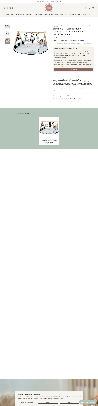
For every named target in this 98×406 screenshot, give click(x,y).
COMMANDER (73, 69)
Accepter (48, 402)
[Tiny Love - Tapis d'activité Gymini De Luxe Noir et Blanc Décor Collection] (49, 127)
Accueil (55, 24)
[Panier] (93, 8)
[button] (19, 14)
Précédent (11, 42)
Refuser (69, 402)
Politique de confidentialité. (55, 398)
